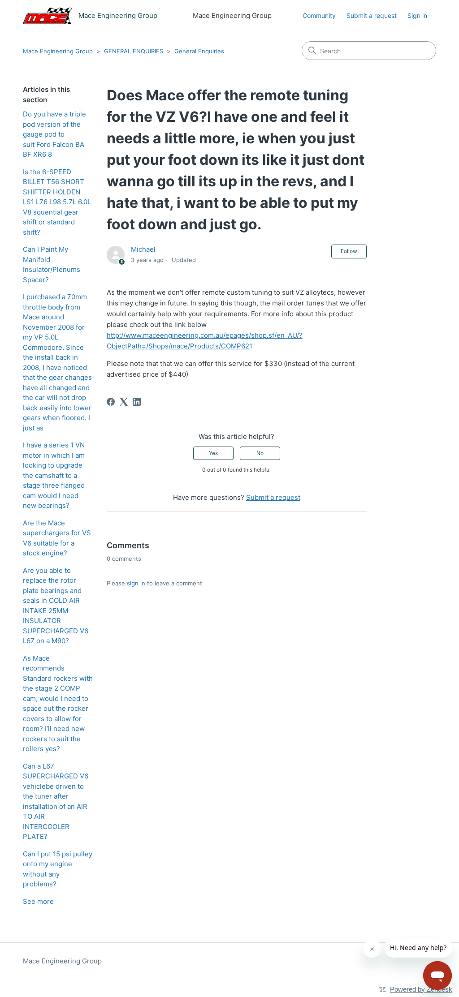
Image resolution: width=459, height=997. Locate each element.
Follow (349, 251)
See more (38, 901)
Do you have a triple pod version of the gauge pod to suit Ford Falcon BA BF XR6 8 (54, 134)
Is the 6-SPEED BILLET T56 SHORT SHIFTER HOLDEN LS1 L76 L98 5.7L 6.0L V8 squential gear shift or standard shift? (57, 202)
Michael (143, 249)
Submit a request (371, 15)
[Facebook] (111, 402)
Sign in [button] (417, 15)
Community (319, 15)
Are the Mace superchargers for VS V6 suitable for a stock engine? (57, 538)
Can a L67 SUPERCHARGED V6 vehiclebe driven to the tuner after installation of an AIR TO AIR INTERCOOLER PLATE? (55, 801)
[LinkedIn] (137, 402)
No (260, 453)
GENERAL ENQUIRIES (133, 51)
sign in (136, 583)
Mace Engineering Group (58, 51)
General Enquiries (199, 51)
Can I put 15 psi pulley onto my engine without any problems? (57, 869)
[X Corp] (124, 402)
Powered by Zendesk (421, 989)
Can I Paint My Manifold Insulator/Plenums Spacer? (51, 264)
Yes (213, 453)
